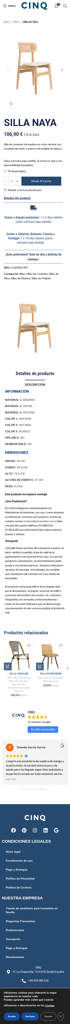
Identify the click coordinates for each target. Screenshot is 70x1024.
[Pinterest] (24, 830)
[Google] (56, 830)
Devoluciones (15, 957)
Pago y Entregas (17, 869)
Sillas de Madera (20, 278)
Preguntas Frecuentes (20, 921)
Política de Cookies (19, 887)
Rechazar (30, 1016)
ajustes (49, 1005)
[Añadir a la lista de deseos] (28, 645)
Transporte (13, 939)
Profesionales (15, 930)
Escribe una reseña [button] (42, 729)
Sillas (16, 21)
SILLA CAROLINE (19, 673)
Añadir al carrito (41, 181)
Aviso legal (13, 851)
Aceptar (12, 1016)
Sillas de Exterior (22, 677)
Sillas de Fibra (30, 21)
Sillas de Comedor (37, 273)
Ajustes (48, 1016)
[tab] (35, 384)
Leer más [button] (11, 779)
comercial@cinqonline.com (38, 521)
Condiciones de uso (19, 860)
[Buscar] (65, 6)
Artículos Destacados (19, 687)
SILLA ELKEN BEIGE (51, 673)
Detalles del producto (17, 198)
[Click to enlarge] (11, 103)
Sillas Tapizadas (51, 680)
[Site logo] (35, 5)
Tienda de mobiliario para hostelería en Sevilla (32, 910)
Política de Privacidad (20, 878)
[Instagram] (35, 830)
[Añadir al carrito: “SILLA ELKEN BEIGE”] (40, 666)
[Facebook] (13, 830)
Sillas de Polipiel (41, 278)
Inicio (6, 21)
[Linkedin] (46, 830)
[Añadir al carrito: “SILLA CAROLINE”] (8, 666)
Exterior (19, 690)
